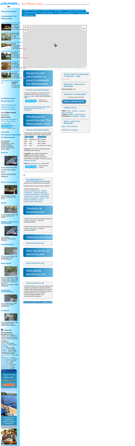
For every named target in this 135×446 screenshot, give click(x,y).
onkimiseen (33, 220)
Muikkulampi (5, 367)
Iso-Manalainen (6, 355)
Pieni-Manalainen (4, 356)
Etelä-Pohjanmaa (72, 126)
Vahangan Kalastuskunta (32, 190)
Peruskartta (73, 130)
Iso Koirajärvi (5, 360)
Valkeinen (4, 350)
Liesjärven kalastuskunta (32, 194)
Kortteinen (4, 345)
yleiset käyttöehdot (30, 13)
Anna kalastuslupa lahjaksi (9, 445)
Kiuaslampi (4, 368)
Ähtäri (69, 111)
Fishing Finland (82, 13)
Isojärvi (3, 363)
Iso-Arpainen (5, 364)
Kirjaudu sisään (29, 15)
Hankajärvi (4, 352)
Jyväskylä (82, 111)
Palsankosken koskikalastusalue (7, 290)
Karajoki (70, 114)
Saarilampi (4, 361)
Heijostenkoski (6, 263)
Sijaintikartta (65, 130)
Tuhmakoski (5, 310)
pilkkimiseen (33, 228)
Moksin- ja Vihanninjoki (9, 182)
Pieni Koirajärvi (5, 359)
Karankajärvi (75, 116)
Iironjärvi (3, 349)
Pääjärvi (82, 116)
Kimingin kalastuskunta (41, 196)
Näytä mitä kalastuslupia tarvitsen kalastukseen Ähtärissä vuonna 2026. (8, 107)
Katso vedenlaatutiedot (74, 101)
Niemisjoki (4, 152)
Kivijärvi (3, 343)
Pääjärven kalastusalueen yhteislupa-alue (9, 222)
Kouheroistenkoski (79, 114)
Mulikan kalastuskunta (40, 192)
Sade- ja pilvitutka (67, 112)
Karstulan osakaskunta (31, 198)
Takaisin (26, 10)
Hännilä (42, 198)
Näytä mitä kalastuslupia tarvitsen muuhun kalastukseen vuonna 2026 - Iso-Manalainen (37, 108)
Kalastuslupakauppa (47, 13)
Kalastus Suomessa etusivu (75, 10)
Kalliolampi (4, 366)
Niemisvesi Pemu (4, 346)
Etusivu (35, 10)
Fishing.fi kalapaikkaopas (65, 13)
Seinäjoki (75, 111)
